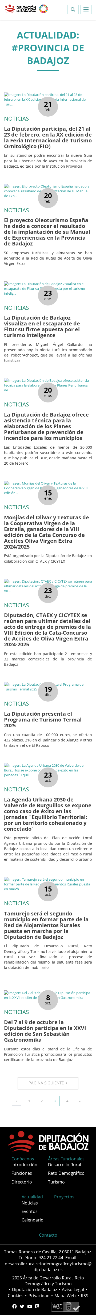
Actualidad (32, 1197)
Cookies (15, 1296)
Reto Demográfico (66, 1173)
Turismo (56, 1182)
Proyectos (64, 1197)
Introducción (24, 1165)
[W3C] (65, 1306)
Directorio (21, 1182)
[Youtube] (29, 1306)
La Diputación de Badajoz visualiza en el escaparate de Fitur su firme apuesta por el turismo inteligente (42, 326)
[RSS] (37, 1306)
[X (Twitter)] (22, 1306)
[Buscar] (73, 9)
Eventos (30, 1211)
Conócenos (22, 1159)
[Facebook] (14, 1306)
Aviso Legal (73, 1289)
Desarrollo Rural (64, 1165)
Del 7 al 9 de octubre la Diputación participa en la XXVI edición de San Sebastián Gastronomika (45, 1031)
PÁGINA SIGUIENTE (47, 1082)
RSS (84, 1296)
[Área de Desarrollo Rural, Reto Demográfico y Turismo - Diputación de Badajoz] (20, 8)
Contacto (48, 1235)
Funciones (21, 1173)
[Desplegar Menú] (86, 9)
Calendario (32, 1220)
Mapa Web (65, 1296)
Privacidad (39, 1296)
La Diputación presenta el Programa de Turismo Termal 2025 (43, 719)
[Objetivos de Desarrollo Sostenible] (43, 8)
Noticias (30, 1203)
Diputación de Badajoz (34, 1289)
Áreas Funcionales (66, 1159)
